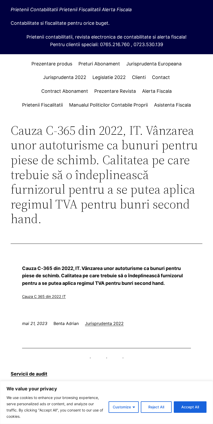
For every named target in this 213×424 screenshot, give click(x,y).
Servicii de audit (29, 374)
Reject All (156, 407)
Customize (122, 407)
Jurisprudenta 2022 (104, 323)
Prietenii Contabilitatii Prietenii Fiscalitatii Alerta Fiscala (71, 9)
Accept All (190, 407)
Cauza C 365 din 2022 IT (44, 296)
